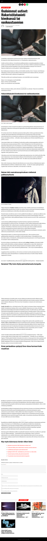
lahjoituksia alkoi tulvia (18, 422)
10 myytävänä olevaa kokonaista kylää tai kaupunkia (18, 456)
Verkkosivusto (4, 481)
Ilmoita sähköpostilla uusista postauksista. (9, 491)
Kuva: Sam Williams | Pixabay (6, 204)
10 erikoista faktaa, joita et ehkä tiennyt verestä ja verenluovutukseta (21, 447)
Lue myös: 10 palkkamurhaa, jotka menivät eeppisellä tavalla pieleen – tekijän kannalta (22, 260)
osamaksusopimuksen (24, 225)
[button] (2, 1)
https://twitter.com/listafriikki (8, 81)
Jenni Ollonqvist (9, 26)
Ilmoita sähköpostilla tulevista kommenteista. (10, 488)
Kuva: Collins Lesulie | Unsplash (6, 123)
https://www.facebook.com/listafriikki (10, 83)
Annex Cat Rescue (35, 433)
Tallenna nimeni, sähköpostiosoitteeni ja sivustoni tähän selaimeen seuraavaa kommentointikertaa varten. (21, 485)
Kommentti (3, 464)
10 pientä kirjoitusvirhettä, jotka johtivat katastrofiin (18, 454)
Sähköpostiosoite (4, 477)
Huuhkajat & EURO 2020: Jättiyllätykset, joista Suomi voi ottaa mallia (21, 451)
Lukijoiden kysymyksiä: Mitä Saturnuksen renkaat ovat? (19, 445)
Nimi (2, 474)
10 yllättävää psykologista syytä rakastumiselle (17, 449)
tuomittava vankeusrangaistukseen (25, 147)
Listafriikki (27, 77)
